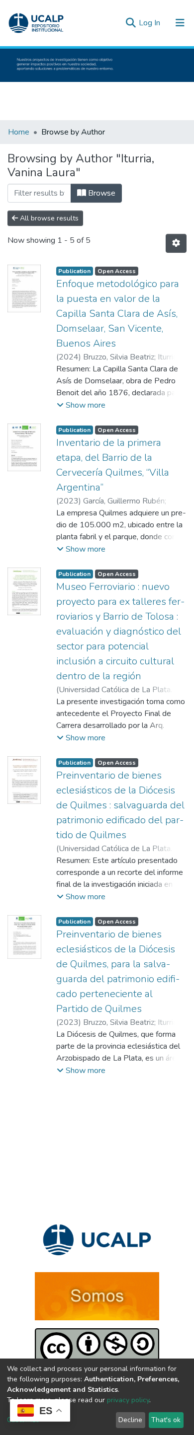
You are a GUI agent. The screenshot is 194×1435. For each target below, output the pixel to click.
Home (18, 132)
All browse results (48, 218)
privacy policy (128, 1400)
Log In (150, 22)
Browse (100, 193)
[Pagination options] (176, 243)
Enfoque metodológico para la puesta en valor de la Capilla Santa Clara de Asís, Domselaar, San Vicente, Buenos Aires (117, 313)
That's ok (166, 1420)
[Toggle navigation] (180, 23)
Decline (130, 1420)
